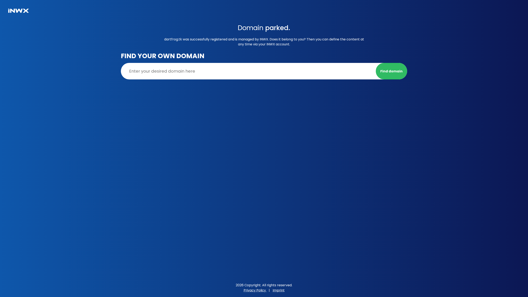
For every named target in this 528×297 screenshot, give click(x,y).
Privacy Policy (255, 290)
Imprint (279, 290)
